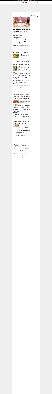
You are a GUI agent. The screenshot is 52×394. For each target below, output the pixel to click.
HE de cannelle (20, 97)
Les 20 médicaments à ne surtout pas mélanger (26, 150)
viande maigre (18, 80)
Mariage (25, 0)
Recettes (19, 0)
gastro (20, 64)
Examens (27, 3)
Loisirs (33, 0)
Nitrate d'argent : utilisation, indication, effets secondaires (26, 155)
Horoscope (35, 0)
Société (30, 0)
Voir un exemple (37, 15)
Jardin (22, 0)
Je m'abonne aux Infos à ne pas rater (18, 32)
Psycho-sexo (30, 3)
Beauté (15, 0)
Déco (20, 0)
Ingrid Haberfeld (15, 27)
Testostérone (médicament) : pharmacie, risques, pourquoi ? (17, 148)
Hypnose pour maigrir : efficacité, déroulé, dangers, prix (17, 157)
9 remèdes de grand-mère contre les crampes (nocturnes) (26, 153)
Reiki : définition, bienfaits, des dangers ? (25, 157)
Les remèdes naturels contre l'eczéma (17, 154)
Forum (38, 0)
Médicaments (23, 3)
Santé (28, 0)
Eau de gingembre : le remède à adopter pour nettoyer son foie (17, 153)
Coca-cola (25, 39)
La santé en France (35, 3)
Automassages (25, 41)
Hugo (37, 0)
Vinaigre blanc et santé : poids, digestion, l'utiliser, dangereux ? (17, 155)
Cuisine (17, 0)
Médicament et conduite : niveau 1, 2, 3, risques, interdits (17, 150)
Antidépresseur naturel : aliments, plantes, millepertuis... (25, 154)
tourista (29, 96)
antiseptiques (22, 84)
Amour (23, 0)
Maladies (14, 3)
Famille (27, 0)
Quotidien (17, 3)
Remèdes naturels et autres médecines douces (20, 152)
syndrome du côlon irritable (25, 90)
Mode (14, 0)
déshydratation (19, 38)
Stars (31, 0)
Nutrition (20, 3)
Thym (24, 37)
